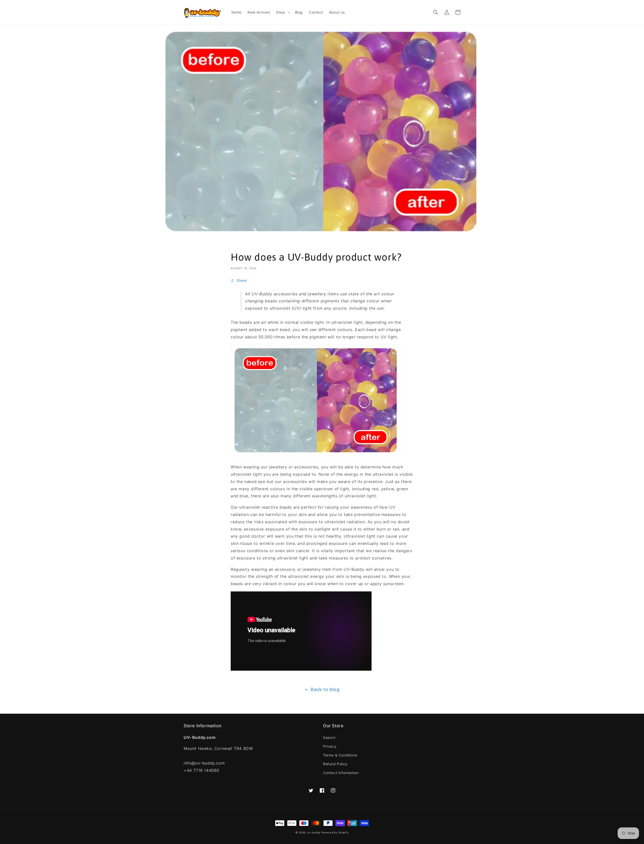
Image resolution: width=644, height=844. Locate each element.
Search (329, 737)
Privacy (329, 746)
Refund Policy (335, 764)
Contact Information (340, 773)
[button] (282, 12)
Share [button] (241, 280)
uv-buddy (313, 832)
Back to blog (325, 689)
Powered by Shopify (335, 832)
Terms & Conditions (340, 755)
